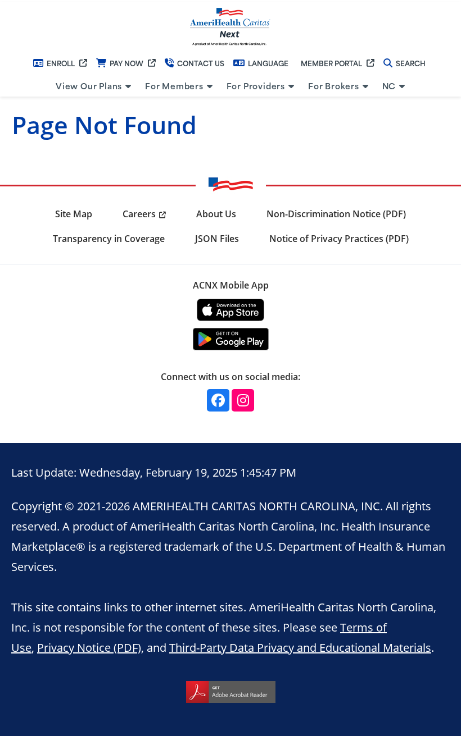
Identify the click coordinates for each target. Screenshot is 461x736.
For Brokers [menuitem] (333, 85)
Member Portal (331, 62)
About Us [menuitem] (216, 214)
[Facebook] (218, 400)
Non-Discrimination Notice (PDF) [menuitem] (336, 214)
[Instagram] (243, 400)
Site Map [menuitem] (73, 214)
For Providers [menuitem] (256, 85)
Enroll (61, 62)
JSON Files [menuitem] (217, 238)
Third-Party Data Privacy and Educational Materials (300, 647)
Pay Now (126, 62)
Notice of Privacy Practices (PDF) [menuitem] (339, 238)
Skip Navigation (34, 1)
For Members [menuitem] (174, 85)
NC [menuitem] (389, 85)
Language (268, 62)
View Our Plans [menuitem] (89, 85)
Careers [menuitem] (139, 214)
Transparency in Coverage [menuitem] (109, 238)
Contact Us (200, 62)
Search (411, 62)
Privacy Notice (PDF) (89, 647)
